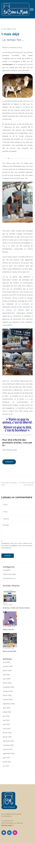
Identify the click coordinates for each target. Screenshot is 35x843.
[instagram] (15, 832)
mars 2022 (6, 728)
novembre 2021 (8, 745)
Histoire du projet (9, 574)
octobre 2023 (8, 691)
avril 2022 (6, 724)
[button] (4, 156)
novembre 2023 (8, 687)
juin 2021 (6, 766)
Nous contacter (9, 807)
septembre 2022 (9, 704)
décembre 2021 (8, 741)
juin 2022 (6, 716)
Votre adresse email (9, 450)
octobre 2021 (7, 749)
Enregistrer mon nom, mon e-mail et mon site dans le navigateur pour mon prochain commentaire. (16, 545)
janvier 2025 (7, 670)
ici (22, 139)
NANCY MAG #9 (8, 629)
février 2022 (7, 733)
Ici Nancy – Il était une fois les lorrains (16, 608)
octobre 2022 (8, 699)
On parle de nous (9, 578)
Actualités (6, 570)
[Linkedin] (9, 832)
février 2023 (7, 695)
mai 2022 (6, 720)
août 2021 (6, 758)
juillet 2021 (7, 762)
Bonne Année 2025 (9, 651)
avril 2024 (6, 675)
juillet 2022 (7, 712)
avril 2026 (6, 662)
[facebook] (3, 832)
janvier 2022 (7, 737)
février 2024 (7, 683)
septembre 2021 (8, 753)
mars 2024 (7, 679)
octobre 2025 (8, 666)
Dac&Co (15, 280)
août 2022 (6, 708)
